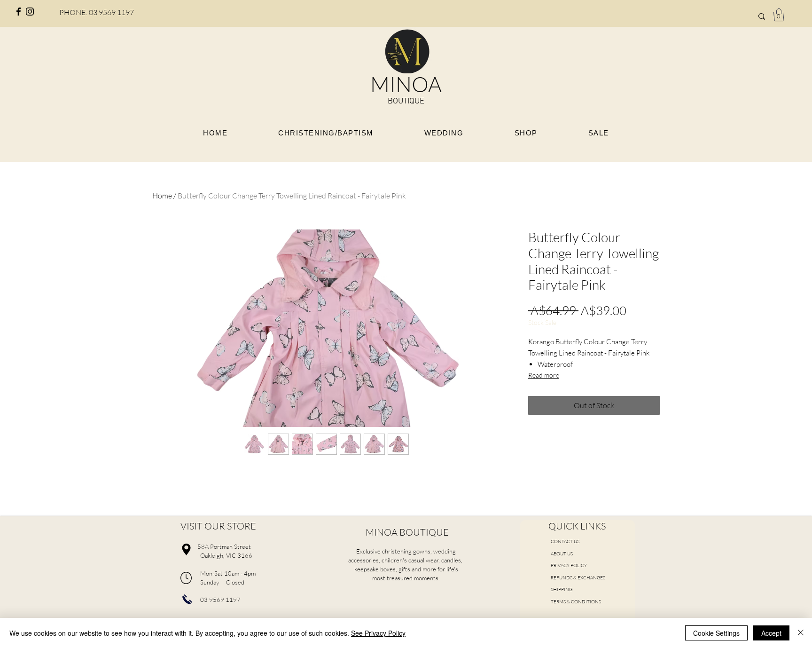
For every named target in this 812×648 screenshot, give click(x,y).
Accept (771, 633)
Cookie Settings (716, 633)
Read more (543, 375)
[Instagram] (29, 11)
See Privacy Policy (378, 633)
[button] (778, 14)
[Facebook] (18, 11)
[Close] (800, 632)
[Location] (186, 549)
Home (162, 195)
